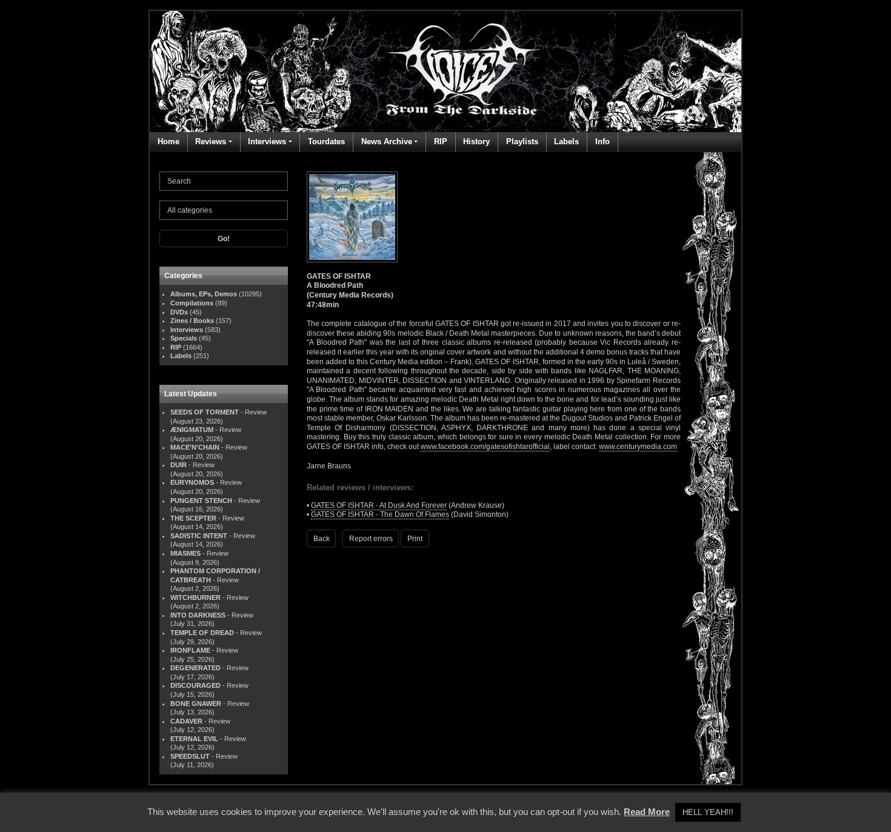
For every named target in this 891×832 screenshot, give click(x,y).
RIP (440, 141)
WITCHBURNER (195, 597)
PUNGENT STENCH (201, 500)
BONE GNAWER (195, 703)
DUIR (178, 464)
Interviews (267, 141)
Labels (566, 141)
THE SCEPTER (193, 518)
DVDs (179, 312)
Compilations (191, 303)
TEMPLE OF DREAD (202, 632)
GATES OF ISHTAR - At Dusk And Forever (379, 505)
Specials (183, 338)
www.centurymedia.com (638, 446)
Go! (224, 239)
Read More (647, 812)
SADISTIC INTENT (198, 535)
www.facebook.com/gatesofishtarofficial (485, 446)
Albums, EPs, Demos (203, 294)
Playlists (522, 141)
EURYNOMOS (192, 482)
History (476, 141)
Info (602, 141)
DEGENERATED (195, 667)
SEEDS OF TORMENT (204, 412)
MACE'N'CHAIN (194, 447)
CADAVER (186, 721)
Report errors (371, 538)
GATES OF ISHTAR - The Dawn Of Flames (380, 514)
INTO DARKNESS (197, 615)
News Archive (386, 141)
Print (414, 538)
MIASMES (185, 553)
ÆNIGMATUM (191, 429)
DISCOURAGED (195, 685)
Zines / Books (192, 320)
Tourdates (326, 141)
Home (168, 141)
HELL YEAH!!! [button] (707, 812)
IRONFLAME (190, 650)
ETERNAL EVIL (194, 738)
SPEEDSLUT (190, 756)
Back (321, 538)
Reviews (210, 141)
